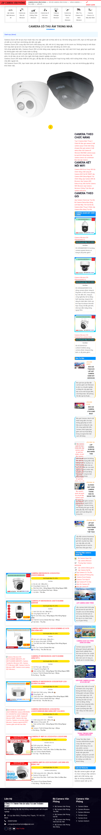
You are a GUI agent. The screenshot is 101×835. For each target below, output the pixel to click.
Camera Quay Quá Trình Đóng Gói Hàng (85, 641)
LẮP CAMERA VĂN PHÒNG (13, 3)
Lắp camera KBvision (84, 560)
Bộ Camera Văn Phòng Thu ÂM (61, 810)
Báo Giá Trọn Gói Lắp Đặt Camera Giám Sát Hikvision (91, 372)
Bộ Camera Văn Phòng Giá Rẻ (61, 816)
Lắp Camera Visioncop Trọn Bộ (85, 200)
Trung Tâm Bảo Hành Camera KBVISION (85, 734)
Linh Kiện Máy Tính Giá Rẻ (83, 205)
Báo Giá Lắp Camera (81, 160)
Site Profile (20, 829)
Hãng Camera (75, 2)
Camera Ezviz (82, 818)
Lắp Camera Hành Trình (85, 603)
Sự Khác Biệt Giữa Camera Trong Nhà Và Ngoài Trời (91, 490)
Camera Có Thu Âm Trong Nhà (50, 26)
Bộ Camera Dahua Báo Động (84, 202)
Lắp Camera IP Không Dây (84, 575)
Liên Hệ (39, 4)
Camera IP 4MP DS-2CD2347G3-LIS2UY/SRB (49, 736)
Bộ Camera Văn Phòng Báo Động (61, 826)
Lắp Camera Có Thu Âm (83, 572)
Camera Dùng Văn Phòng (37, 2)
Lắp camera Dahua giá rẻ (86, 568)
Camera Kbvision (83, 809)
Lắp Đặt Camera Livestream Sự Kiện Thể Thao (91, 527)
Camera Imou (82, 815)
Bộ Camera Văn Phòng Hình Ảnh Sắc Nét (61, 821)
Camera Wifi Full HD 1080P (83, 174)
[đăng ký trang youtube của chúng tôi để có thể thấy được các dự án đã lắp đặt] (14, 828)
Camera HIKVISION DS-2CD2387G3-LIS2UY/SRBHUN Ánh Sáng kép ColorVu (48, 710)
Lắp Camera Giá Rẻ (84, 570)
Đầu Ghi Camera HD (82, 584)
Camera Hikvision (84, 812)
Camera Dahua (83, 806)
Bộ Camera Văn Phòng (62, 806)
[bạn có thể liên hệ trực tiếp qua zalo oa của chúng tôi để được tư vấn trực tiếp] (6, 828)
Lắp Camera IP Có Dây (83, 582)
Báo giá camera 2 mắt (88, 143)
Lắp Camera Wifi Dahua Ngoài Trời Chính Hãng (85, 176)
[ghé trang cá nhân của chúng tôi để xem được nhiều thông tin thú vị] (10, 828)
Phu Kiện (31, 4)
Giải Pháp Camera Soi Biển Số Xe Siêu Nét (85, 681)
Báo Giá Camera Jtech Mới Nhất (91, 410)
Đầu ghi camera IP (81, 586)
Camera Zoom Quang (83, 577)
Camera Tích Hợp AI (82, 579)
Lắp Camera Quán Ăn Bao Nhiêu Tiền (91, 449)
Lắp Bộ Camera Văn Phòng (58, 2)
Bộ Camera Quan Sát (84, 558)
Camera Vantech (83, 821)
